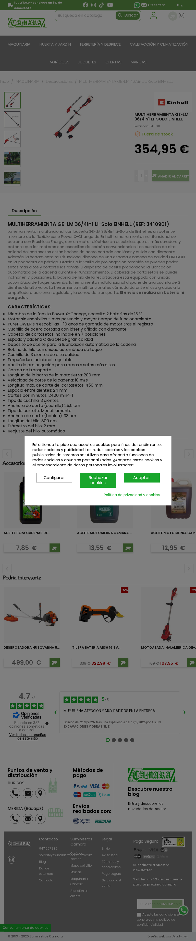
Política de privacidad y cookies (132, 494)
